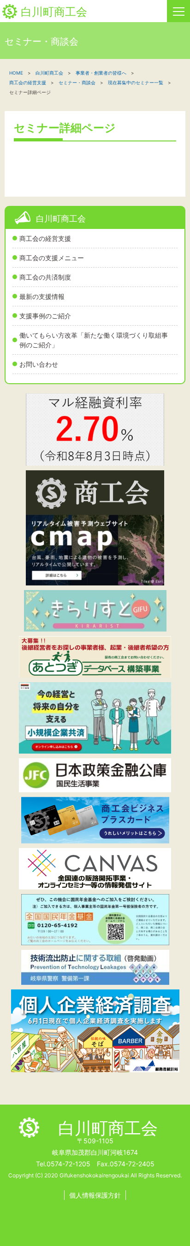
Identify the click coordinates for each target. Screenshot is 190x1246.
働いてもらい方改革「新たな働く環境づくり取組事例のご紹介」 (93, 340)
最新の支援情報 (42, 296)
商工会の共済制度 (45, 277)
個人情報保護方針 (95, 1195)
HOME (16, 73)
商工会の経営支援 (45, 238)
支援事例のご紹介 (45, 316)
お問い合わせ (38, 364)
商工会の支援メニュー (51, 258)
